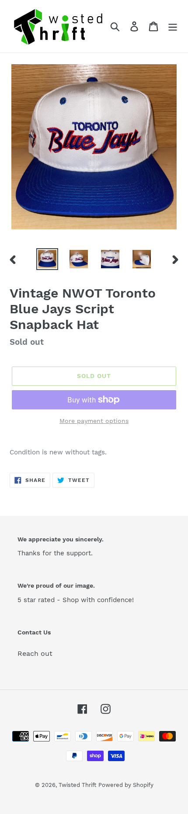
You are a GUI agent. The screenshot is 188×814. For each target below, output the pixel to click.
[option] (47, 259)
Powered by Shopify (125, 785)
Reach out (34, 653)
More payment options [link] (94, 420)
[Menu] (172, 26)
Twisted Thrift (77, 785)
